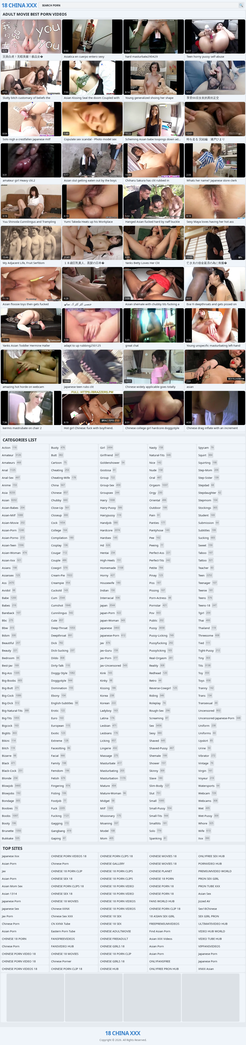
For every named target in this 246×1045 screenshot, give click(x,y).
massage (109, 756)
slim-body (159, 786)
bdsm (9, 635)
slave (155, 778)
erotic (58, 710)
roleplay (157, 703)
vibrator (206, 756)
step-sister (208, 478)
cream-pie (61, 575)
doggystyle (61, 680)
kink (106, 673)
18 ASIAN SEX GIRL (162, 916)
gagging (60, 823)
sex (155, 725)
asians (9, 568)
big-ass (10, 673)
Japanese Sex (10, 909)
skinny (156, 771)
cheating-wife (63, 478)
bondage (11, 801)
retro (155, 680)
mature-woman (113, 793)
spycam (206, 447)
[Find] (241, 5)
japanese (109, 628)
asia (8, 493)
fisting (58, 793)
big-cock (11, 695)
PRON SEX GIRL (208, 878)
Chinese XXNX (60, 909)
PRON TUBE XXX (209, 886)
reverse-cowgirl (163, 688)
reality (156, 665)
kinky (106, 680)
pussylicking (160, 650)
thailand (207, 628)
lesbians (109, 733)
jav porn (7, 916)
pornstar (158, 605)
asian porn (9, 863)
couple (58, 560)
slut (154, 793)
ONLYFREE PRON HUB (164, 969)
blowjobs (11, 793)
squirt (205, 455)
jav (105, 643)
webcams (207, 801)
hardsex (108, 538)
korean (108, 703)
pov (154, 613)
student (206, 515)
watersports (208, 786)
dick (57, 643)
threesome (208, 635)
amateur (11, 455)
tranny (206, 688)
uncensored (209, 710)
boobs (10, 816)
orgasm (158, 485)
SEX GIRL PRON (208, 916)
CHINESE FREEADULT (114, 939)
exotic (58, 733)
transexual (207, 703)
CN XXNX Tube (60, 924)
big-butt (10, 688)
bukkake (10, 838)
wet (204, 808)
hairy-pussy (111, 508)
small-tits (158, 816)
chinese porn (10, 924)
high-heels (110, 560)
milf (106, 808)
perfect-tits (159, 560)
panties (157, 523)
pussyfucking (161, 643)
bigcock (10, 725)
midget (107, 801)
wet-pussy (208, 816)
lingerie (108, 748)
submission (208, 523)
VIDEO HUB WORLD (211, 931)
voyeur (206, 778)
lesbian (108, 725)
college (59, 530)
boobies (9, 808)
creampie (60, 583)
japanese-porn (112, 635)
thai (204, 620)
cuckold (59, 590)
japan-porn (110, 613)
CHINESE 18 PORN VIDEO (117, 886)
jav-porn (108, 658)
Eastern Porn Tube (63, 931)
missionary (110, 816)
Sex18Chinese (207, 909)
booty (9, 823)
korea (107, 695)
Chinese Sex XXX (62, 916)
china (58, 485)
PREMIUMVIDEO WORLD (215, 871)
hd (105, 545)
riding (156, 695)
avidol (8, 590)
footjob (58, 801)
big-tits (10, 718)
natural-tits (160, 455)
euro (57, 718)
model (107, 831)
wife (204, 831)
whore (205, 823)
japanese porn (11, 901)
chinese (59, 493)
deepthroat (61, 635)
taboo (205, 553)
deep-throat (63, 628)
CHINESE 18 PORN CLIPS (116, 871)
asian (9, 500)
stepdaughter (209, 493)
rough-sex (159, 710)
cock (58, 523)
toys (204, 680)
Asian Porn (9, 931)
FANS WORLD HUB (162, 901)
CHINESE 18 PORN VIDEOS (117, 901)
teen (205, 575)
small (156, 801)
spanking (157, 838)
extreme (59, 741)
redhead (158, 673)
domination (62, 688)
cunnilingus (62, 613)
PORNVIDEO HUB (210, 863)
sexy (155, 733)
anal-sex (11, 478)
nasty (156, 447)
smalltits (158, 823)
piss (155, 583)
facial (58, 756)
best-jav (10, 665)
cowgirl (59, 568)
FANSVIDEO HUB (62, 946)
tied (204, 643)
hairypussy (110, 515)
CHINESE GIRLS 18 (112, 946)
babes (9, 605)
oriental (157, 500)
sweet (205, 545)
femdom (60, 771)
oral (155, 478)
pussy (157, 628)
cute (57, 620)
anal (8, 470)
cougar (59, 553)
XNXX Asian (206, 969)
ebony (58, 695)
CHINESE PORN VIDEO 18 (19, 954)
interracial (110, 598)
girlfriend (109, 455)
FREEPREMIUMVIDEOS (164, 924)
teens (205, 598)
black (8, 763)
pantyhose (159, 530)
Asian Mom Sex (12, 886)
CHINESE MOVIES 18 (163, 856)
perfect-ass (159, 553)
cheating (60, 470)
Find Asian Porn (159, 931)
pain (154, 515)
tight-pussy (209, 650)
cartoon (58, 463)
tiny (204, 658)
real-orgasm (161, 658)
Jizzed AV (204, 901)
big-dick (10, 703)
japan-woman (112, 620)
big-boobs (12, 680)
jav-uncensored (113, 665)
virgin (205, 771)
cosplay (59, 545)
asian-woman (14, 553)
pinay (156, 575)
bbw (8, 628)
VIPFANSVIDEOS (209, 946)
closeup (59, 515)
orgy (155, 493)
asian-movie (13, 523)
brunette (11, 831)
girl (106, 447)
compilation (62, 538)
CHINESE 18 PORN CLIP (66, 871)
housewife (110, 583)
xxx (203, 838)
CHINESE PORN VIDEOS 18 (19, 969)
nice (155, 463)
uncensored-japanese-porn (219, 718)
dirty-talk (60, 665)
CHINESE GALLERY (112, 863)
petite (156, 568)
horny (107, 575)
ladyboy (109, 710)
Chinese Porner (61, 961)
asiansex (11, 575)
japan (107, 605)
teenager (207, 583)
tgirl (204, 613)
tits (204, 665)
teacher (205, 568)
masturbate (110, 763)
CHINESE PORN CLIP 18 (66, 969)
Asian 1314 (9, 893)
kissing (108, 688)
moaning (109, 823)
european (60, 725)
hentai (107, 553)
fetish (58, 778)
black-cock (12, 771)
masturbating (112, 771)
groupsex (109, 493)
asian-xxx (11, 560)
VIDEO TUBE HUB (210, 939)
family (58, 763)
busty (58, 447)
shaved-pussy (161, 748)
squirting (207, 463)
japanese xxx (10, 856)
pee (154, 538)
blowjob (11, 786)
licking (108, 741)
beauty (9, 650)
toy (203, 673)
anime (9, 485)
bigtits (9, 733)
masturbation (112, 778)
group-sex (110, 485)
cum (58, 598)
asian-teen (13, 545)
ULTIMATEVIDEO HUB (213, 924)
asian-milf (12, 515)
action (9, 447)
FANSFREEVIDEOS (63, 939)
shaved (157, 741)
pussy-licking (161, 635)
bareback (11, 613)
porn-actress (160, 598)
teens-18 (207, 605)
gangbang (61, 831)
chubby (59, 500)
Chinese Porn (60, 863)
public (156, 620)
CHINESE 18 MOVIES (64, 901)
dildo (57, 658)
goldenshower (112, 463)
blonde (9, 778)
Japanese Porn (207, 954)
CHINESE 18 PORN (14, 939)
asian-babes (13, 508)
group (107, 478)
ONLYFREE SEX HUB (211, 856)
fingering (60, 786)
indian (107, 590)
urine (204, 748)
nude (156, 470)
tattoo (205, 560)
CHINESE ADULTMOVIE (115, 931)
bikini (9, 741)
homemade (111, 568)
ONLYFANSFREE (159, 961)
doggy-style (63, 673)
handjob (109, 523)
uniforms (207, 733)
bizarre (9, 756)
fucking (60, 816)
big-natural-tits (15, 710)
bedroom (10, 658)
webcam (207, 793)
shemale (158, 756)
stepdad (206, 485)
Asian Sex (204, 893)
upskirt (205, 741)
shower (157, 763)
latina (107, 718)
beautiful (11, 643)
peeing (156, 545)
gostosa (108, 470)
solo (155, 831)
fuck (58, 808)
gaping (58, 838)
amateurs (11, 463)
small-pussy (160, 808)
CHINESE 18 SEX (110, 916)
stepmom (207, 500)
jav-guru (109, 650)
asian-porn (13, 530)
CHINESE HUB (109, 969)
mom (106, 838)
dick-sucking (62, 650)
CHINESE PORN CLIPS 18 (67, 886)
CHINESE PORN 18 (161, 886)
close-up (60, 508)
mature (108, 786)
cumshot (61, 605)
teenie (205, 590)
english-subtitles (64, 703)
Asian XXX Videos (160, 939)
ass (8, 583)
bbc (7, 620)
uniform (207, 725)
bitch (8, 748)
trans (205, 695)
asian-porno (13, 538)
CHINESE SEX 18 (61, 878)
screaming (158, 718)
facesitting (60, 748)
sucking (206, 538)
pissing (157, 590)
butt (57, 455)
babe (9, 598)
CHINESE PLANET (160, 871)
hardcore (110, 530)
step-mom (208, 470)
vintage (205, 763)
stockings (207, 508)
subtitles (207, 530)
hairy (107, 500)
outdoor (158, 508)
